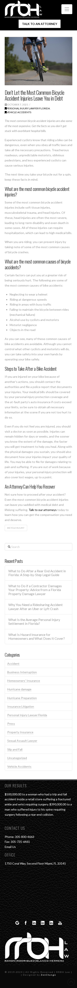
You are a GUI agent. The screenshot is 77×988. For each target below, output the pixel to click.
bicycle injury (15, 528)
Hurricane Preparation (22, 698)
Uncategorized (17, 758)
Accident (13, 663)
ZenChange (48, 974)
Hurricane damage (19, 689)
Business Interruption (22, 672)
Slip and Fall (14, 749)
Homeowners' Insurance (23, 680)
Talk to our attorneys (43, 510)
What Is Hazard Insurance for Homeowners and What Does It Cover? (36, 637)
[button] (66, 9)
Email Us (10, 847)
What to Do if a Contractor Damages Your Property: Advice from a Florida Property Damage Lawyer (35, 590)
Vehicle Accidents (19, 112)
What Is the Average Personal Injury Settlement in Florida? (34, 622)
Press (11, 723)
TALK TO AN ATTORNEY (39, 24)
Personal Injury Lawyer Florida (28, 108)
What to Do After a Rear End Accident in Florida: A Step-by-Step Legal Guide (37, 573)
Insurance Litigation (20, 706)
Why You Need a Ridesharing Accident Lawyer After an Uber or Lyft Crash (35, 607)
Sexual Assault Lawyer (22, 740)
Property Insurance (20, 732)
